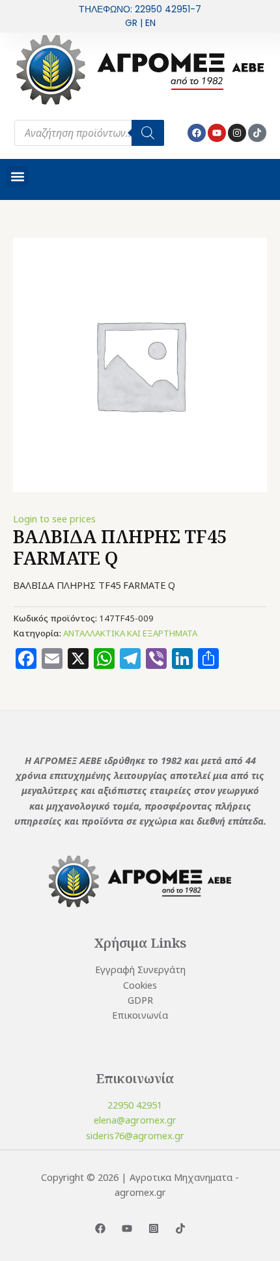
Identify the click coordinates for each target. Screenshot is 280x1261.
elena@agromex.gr (135, 1119)
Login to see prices (54, 518)
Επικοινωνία (140, 1014)
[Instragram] (153, 1228)
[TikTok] (180, 1228)
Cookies (140, 984)
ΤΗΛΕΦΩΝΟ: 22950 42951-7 (140, 9)
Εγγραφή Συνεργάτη (140, 969)
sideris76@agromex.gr (135, 1135)
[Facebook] (100, 1228)
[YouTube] (127, 1228)
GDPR (140, 999)
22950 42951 (134, 1104)
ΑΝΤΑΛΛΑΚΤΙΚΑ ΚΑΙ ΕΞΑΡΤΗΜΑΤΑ (130, 633)
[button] (17, 176)
